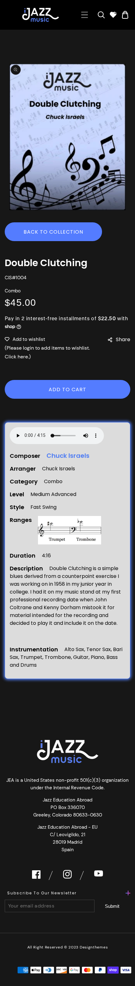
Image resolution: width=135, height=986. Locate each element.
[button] (84, 14)
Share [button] (123, 339)
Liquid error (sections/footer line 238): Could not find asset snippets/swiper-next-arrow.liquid (112, 906)
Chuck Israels (67, 456)
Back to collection (53, 231)
